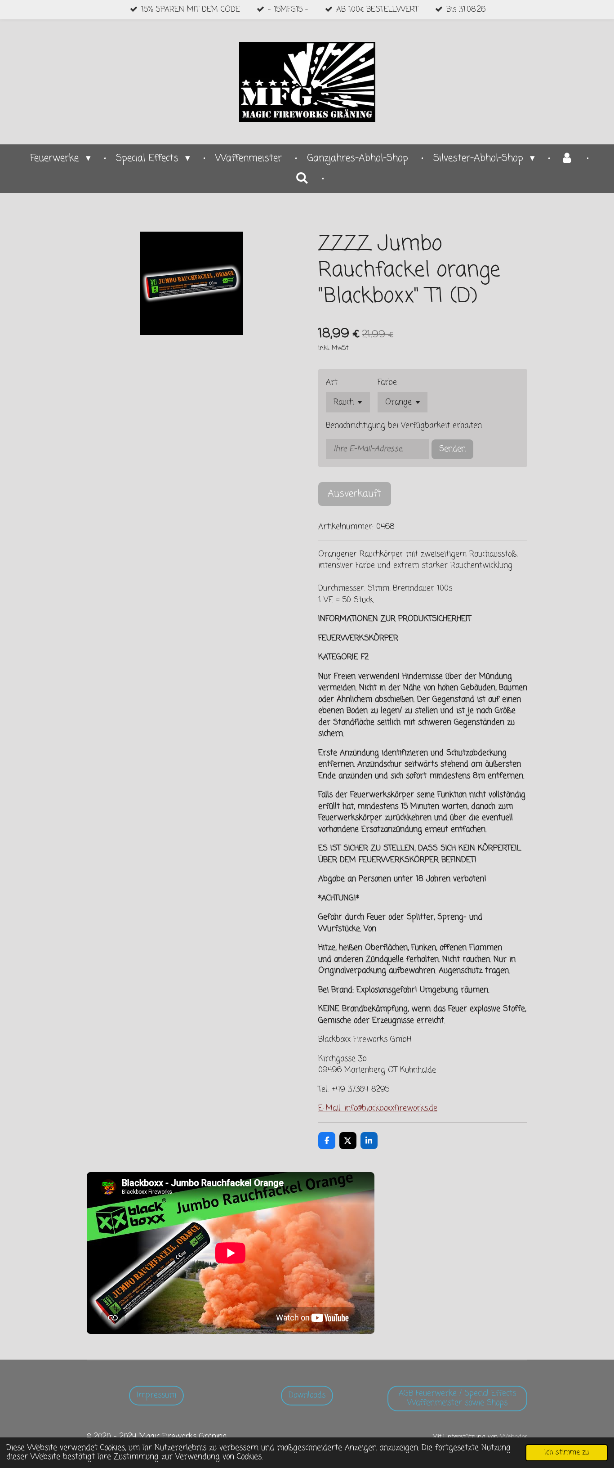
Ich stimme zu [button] (566, 1452)
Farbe (387, 382)
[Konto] (566, 159)
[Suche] (302, 178)
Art (332, 382)
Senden (452, 449)
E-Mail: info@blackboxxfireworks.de (377, 1108)
